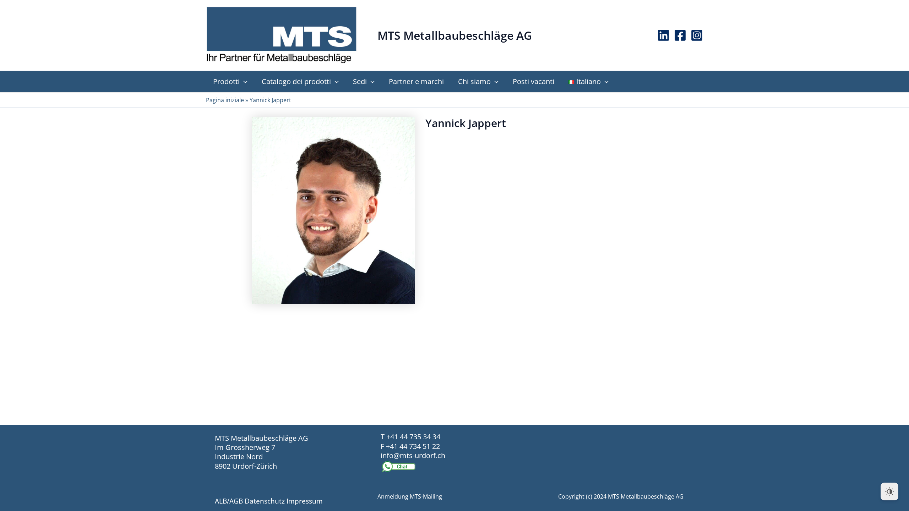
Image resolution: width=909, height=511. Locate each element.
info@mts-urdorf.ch (413, 455)
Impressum (305, 500)
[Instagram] (697, 35)
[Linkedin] (663, 35)
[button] (243, 81)
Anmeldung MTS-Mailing (409, 496)
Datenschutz (265, 500)
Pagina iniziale (225, 100)
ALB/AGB (229, 500)
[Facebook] (680, 35)
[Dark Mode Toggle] (889, 491)
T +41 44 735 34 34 (410, 436)
